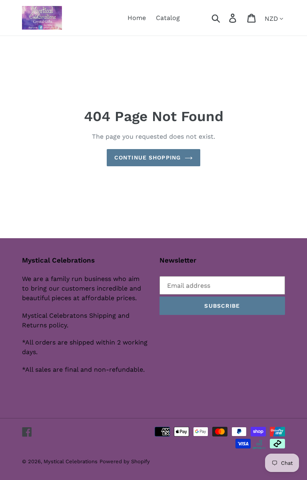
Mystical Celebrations (71, 461)
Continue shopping (147, 157)
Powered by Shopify (125, 461)
